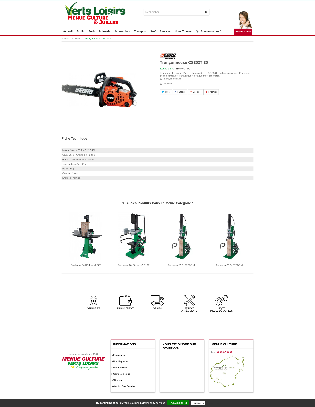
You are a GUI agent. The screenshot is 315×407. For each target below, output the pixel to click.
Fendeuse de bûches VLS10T (133, 265)
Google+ (196, 92)
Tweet (167, 92)
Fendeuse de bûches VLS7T (86, 265)
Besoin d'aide (243, 31)
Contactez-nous (121, 374)
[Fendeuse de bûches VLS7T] (86, 235)
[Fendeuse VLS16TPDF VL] (230, 235)
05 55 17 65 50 (224, 352)
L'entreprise (119, 355)
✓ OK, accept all (178, 402)
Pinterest (212, 92)
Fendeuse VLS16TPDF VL (230, 265)
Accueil (65, 38)
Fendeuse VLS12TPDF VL (182, 265)
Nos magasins (120, 361)
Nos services (120, 367)
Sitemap (117, 380)
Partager (180, 92)
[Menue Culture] (95, 13)
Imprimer (168, 83)
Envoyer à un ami (172, 78)
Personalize (198, 403)
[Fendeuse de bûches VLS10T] (134, 235)
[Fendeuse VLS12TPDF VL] (182, 235)
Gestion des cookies (124, 386)
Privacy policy (214, 403)
